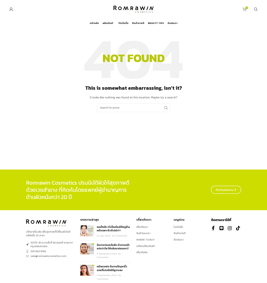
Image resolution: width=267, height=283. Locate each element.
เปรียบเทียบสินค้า (145, 246)
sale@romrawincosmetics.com (48, 256)
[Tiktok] (238, 228)
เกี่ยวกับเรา (142, 227)
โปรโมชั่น (178, 227)
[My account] (11, 9)
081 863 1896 (38, 251)
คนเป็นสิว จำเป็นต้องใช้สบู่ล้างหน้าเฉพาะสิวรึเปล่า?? (113, 229)
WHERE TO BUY (145, 240)
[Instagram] (230, 228)
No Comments (119, 235)
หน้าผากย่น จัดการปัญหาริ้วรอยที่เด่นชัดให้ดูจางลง (112, 268)
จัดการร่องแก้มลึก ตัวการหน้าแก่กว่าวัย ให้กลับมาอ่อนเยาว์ (113, 247)
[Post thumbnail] (87, 231)
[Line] (221, 228)
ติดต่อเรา (179, 240)
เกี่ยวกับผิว (142, 252)
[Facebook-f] (213, 228)
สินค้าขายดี (180, 233)
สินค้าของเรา (143, 233)
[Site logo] (133, 9)
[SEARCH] (166, 108)
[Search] (255, 9)
